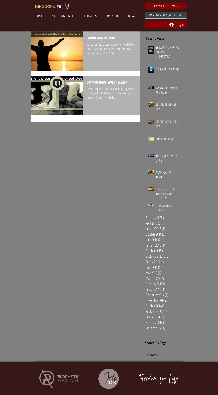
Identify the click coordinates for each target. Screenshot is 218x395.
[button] (166, 6)
